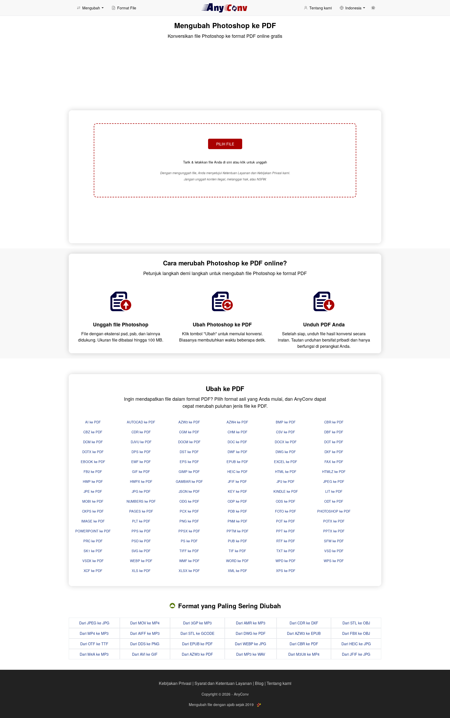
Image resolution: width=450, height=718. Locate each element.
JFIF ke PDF (237, 481)
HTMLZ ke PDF (334, 471)
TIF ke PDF (237, 550)
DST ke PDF (189, 451)
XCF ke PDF (93, 570)
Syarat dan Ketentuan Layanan (223, 683)
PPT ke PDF (285, 530)
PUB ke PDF (237, 540)
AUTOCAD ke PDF (141, 421)
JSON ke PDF (189, 491)
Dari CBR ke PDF (304, 643)
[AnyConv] (225, 8)
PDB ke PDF (237, 511)
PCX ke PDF (189, 511)
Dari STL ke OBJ (356, 622)
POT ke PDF (285, 521)
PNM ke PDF (237, 521)
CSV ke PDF (285, 431)
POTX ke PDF (334, 521)
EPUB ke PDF (237, 461)
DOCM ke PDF (189, 441)
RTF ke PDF (285, 540)
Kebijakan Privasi (175, 683)
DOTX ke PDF (93, 451)
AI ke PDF (93, 421)
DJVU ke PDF (141, 441)
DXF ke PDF (333, 451)
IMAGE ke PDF (93, 521)
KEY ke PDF (237, 491)
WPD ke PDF (286, 560)
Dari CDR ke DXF (304, 622)
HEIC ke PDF (237, 471)
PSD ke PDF (141, 540)
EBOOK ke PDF (93, 461)
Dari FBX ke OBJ (356, 633)
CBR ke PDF (333, 421)
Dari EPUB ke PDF (197, 643)
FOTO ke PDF (285, 511)
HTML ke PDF (285, 471)
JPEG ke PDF (333, 481)
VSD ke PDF (333, 550)
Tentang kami (279, 683)
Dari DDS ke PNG (144, 643)
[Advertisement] (225, 219)
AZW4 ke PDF (237, 421)
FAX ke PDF (333, 461)
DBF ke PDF (333, 431)
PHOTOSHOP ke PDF (334, 511)
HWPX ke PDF (141, 481)
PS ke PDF (189, 540)
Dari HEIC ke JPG (356, 643)
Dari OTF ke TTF (94, 643)
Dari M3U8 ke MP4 (304, 654)
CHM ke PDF (237, 431)
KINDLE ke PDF (285, 491)
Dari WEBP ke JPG (250, 643)
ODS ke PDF (285, 501)
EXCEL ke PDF (285, 461)
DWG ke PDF (286, 451)
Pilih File (225, 144)
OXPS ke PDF (93, 511)
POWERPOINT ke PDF (93, 530)
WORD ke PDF (237, 560)
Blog (259, 683)
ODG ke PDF (189, 501)
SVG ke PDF (141, 550)
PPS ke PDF (141, 530)
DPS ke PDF (141, 451)
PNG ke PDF (189, 521)
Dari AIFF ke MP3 (145, 633)
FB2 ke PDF (93, 471)
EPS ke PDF (189, 461)
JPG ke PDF (141, 491)
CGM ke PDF (189, 431)
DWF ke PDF (237, 451)
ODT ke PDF (333, 501)
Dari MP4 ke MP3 (94, 633)
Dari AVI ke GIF (145, 654)
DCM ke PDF (93, 441)
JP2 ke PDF (286, 481)
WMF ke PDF (189, 560)
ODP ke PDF (237, 501)
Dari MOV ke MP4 (145, 622)
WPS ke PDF (334, 560)
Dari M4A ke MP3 (94, 654)
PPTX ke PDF (334, 530)
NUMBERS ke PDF (141, 501)
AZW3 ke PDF (189, 421)
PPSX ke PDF (189, 530)
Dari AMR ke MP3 (250, 622)
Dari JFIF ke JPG (356, 654)
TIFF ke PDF (189, 550)
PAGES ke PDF (141, 511)
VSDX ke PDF (93, 560)
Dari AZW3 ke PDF (197, 654)
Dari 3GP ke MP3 (197, 622)
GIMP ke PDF (189, 471)
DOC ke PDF (237, 441)
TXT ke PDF (285, 550)
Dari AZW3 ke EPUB (304, 633)
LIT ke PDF (333, 491)
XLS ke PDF (141, 570)
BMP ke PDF (286, 421)
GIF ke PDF (141, 471)
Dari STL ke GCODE (197, 633)
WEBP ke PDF (141, 560)
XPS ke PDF (285, 570)
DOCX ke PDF (286, 441)
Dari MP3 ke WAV (250, 654)
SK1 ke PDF (93, 550)
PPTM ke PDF (237, 530)
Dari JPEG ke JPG (94, 622)
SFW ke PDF (334, 540)
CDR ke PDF (141, 431)
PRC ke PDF (93, 540)
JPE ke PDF (93, 491)
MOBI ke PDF (92, 501)
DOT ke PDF (333, 441)
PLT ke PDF (141, 521)
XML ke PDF (237, 570)
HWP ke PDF (93, 481)
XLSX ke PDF (189, 570)
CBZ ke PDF (92, 431)
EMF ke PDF (141, 461)
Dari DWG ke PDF (251, 633)
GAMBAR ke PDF (189, 481)
